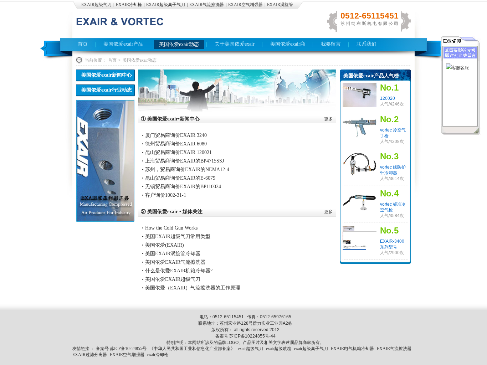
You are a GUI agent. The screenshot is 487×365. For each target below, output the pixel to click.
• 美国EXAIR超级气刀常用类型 (176, 236)
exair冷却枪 (157, 354)
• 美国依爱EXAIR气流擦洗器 (173, 262)
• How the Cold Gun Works (170, 228)
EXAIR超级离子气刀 (165, 4)
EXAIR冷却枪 (129, 4)
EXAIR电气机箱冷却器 (352, 348)
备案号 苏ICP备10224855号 (121, 348)
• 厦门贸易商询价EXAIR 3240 (174, 135)
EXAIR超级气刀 (96, 4)
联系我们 (366, 44)
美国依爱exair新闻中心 (106, 75)
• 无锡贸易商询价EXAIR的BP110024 (181, 186)
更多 (328, 119)
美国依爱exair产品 (123, 44)
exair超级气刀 (250, 348)
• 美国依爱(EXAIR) (163, 245)
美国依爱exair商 (287, 44)
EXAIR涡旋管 (280, 4)
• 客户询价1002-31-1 (164, 195)
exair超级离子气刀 (311, 348)
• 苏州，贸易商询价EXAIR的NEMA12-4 (185, 169)
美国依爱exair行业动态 (106, 90)
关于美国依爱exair (235, 44)
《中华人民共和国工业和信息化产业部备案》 (192, 348)
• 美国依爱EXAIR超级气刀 (171, 279)
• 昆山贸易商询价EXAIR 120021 (177, 152)
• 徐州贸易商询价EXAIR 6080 (174, 143)
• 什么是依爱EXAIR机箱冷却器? (177, 270)
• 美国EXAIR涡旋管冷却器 (171, 253)
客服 (464, 67)
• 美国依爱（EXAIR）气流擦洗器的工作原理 (191, 288)
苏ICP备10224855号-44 (252, 336)
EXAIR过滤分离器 (89, 354)
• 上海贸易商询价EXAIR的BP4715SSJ (183, 161)
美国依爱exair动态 (179, 44)
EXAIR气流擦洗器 (206, 4)
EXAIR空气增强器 (245, 4)
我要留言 (331, 44)
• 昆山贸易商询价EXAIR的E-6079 (178, 178)
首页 (83, 44)
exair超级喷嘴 (278, 348)
